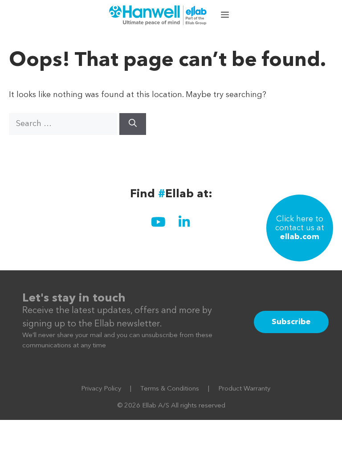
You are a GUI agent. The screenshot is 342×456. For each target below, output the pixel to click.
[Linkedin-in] (184, 222)
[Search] (132, 124)
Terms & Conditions (169, 389)
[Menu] (226, 15)
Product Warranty (244, 389)
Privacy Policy (101, 389)
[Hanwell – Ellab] (159, 15)
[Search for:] (64, 124)
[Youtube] (158, 222)
